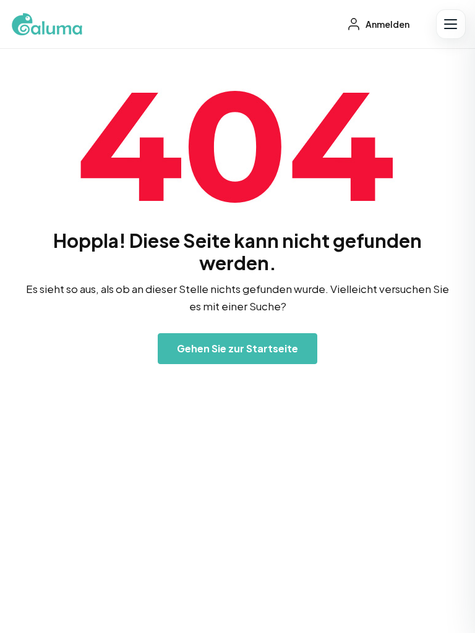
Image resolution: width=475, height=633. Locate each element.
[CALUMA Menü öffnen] (451, 24)
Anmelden (386, 24)
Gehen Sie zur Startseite (237, 348)
